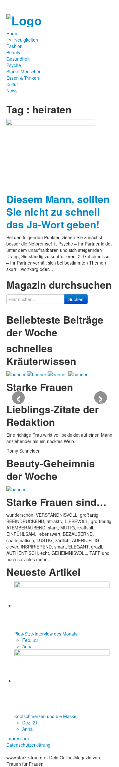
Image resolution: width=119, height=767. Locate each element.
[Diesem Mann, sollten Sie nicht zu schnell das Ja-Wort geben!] (50, 153)
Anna (27, 646)
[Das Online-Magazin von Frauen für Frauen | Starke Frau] (24, 19)
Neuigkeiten (26, 40)
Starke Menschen (24, 71)
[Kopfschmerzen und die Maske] (61, 680)
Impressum (17, 738)
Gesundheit (18, 59)
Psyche (13, 65)
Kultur (12, 84)
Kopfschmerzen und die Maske (45, 716)
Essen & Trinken (22, 78)
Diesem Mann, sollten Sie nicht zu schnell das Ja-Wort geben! (57, 212)
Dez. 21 (30, 722)
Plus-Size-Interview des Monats (45, 633)
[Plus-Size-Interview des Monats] (61, 605)
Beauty (13, 52)
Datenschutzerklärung (28, 745)
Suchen (75, 299)
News (11, 90)
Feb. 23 (30, 640)
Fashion (14, 46)
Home (13, 33)
